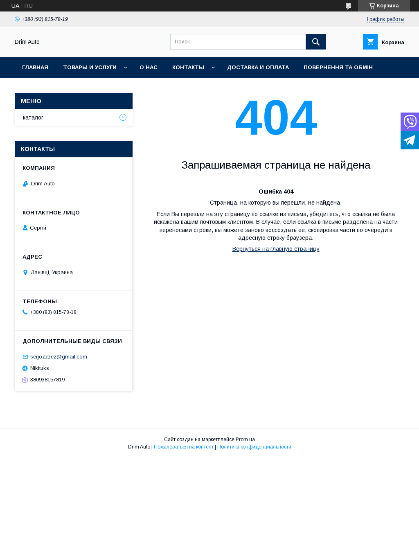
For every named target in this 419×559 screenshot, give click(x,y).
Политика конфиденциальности (254, 447)
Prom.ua (245, 439)
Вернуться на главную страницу (276, 249)
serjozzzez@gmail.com (58, 357)
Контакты (188, 67)
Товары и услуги (90, 67)
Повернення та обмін (338, 67)
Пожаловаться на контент (184, 447)
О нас (149, 67)
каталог (33, 117)
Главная (35, 67)
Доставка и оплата (258, 67)
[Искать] (316, 42)
